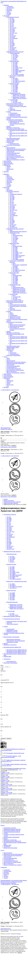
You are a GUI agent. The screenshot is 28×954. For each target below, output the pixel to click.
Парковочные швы (14, 61)
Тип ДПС (15, 65)
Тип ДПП (15, 63)
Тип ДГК (15, 54)
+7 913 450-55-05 (14, 389)
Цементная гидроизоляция (13, 145)
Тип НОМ (12, 37)
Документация (10, 7)
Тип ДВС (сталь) (17, 102)
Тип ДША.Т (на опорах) (19, 81)
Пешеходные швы (14, 83)
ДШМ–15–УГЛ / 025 (6, 785)
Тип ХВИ (12, 43)
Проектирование (11, 147)
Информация (7, 165)
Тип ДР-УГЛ (13, 35)
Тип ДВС (12, 22)
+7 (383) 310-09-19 (5, 389)
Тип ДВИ (12, 19)
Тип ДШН (15, 73)
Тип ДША (15, 78)
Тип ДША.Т (16, 79)
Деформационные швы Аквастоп (15, 51)
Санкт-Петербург (12, 447)
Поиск (2, 441)
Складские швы (14, 99)
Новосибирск (4, 447)
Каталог (3, 825)
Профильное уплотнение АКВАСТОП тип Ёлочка (19, 95)
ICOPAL (9, 111)
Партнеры (9, 9)
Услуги (5, 146)
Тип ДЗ (11, 23)
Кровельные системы (15, 114)
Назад (8, 175)
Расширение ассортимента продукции (16, 768)
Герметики (12, 109)
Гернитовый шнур (14, 143)
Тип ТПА (15, 90)
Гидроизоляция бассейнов (13, 153)
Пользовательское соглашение (8, 883)
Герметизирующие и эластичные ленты (17, 621)
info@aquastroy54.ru (6, 427)
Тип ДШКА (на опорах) (19, 70)
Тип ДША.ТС (16, 82)
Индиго (19, 933)
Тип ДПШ (15, 66)
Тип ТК (12, 39)
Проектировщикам (8, 163)
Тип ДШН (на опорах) (18, 74)
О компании (10, 6)
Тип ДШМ (15, 87)
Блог (8, 170)
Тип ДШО (15, 89)
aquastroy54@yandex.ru (6, 429)
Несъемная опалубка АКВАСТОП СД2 (17, 649)
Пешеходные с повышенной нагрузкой (16, 581)
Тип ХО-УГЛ (13, 47)
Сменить (14, 445)
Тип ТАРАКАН (14, 38)
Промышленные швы (15, 93)
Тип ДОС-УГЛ (13, 33)
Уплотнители (10, 142)
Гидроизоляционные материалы (15, 105)
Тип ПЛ (15, 58)
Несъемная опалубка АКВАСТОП (15, 129)
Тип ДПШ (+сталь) (17, 67)
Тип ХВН (12, 45)
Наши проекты (23, 880)
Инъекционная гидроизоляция (14, 119)
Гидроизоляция (13, 113)
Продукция (6, 15)
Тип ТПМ (15, 91)
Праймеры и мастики (15, 115)
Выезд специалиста (12, 158)
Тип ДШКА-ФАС (17, 71)
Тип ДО (12, 26)
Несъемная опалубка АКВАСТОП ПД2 (17, 651)
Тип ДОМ (12, 30)
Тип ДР (11, 34)
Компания (6, 5)
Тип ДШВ (15, 85)
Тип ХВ (12, 42)
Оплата (8, 11)
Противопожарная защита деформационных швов (13, 139)
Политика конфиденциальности (14, 881)
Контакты (6, 171)
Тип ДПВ (15, 62)
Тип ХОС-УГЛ (13, 50)
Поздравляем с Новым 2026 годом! (15, 753)
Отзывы (9, 14)
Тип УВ (12, 41)
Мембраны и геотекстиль (13, 127)
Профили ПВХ (10, 141)
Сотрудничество (8, 162)
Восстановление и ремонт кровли (15, 157)
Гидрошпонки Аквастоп (13, 17)
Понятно (20, 952)
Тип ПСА (15, 59)
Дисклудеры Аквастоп (15, 110)
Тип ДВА (15, 101)
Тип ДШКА (16, 69)
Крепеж (9, 126)
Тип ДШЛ (15, 86)
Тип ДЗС (12, 25)
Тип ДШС (15, 57)
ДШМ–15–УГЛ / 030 (6, 789)
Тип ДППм (15, 55)
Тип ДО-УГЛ (13, 27)
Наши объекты (7, 161)
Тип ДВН (12, 21)
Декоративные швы (15, 53)
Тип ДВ (12, 18)
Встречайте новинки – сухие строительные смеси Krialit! (11, 756)
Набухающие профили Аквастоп (15, 103)
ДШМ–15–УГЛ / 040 (6, 793)
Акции (8, 167)
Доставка (9, 13)
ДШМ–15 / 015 (4, 773)
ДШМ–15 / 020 (4, 777)
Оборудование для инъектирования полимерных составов (17, 124)
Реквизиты (9, 10)
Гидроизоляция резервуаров (14, 155)
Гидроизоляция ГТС (12, 154)
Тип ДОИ (12, 29)
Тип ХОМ (12, 49)
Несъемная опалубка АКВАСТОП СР (16, 652)
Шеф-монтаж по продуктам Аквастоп (16, 149)
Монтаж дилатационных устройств (16, 159)
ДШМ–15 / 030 (4, 781)
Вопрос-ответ (10, 169)
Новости (9, 166)
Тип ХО (12, 46)
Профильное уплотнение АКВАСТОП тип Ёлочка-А (20, 97)
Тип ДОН (12, 31)
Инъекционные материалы (16, 121)
